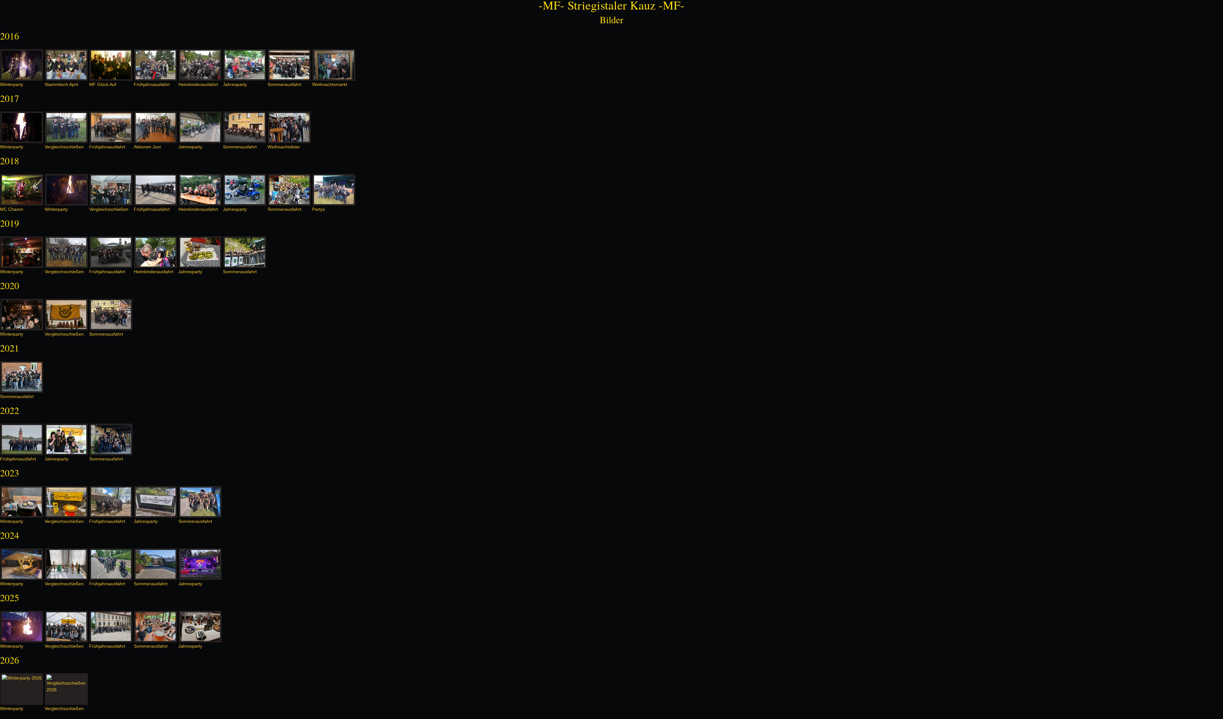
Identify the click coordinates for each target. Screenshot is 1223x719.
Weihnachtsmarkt (329, 84)
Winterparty (11, 84)
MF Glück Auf (102, 84)
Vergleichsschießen (64, 146)
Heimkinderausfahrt (198, 84)
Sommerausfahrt (284, 84)
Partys (318, 209)
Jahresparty (235, 84)
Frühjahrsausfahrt (152, 84)
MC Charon (11, 209)
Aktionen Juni (147, 146)
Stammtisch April (61, 84)
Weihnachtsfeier (284, 146)
